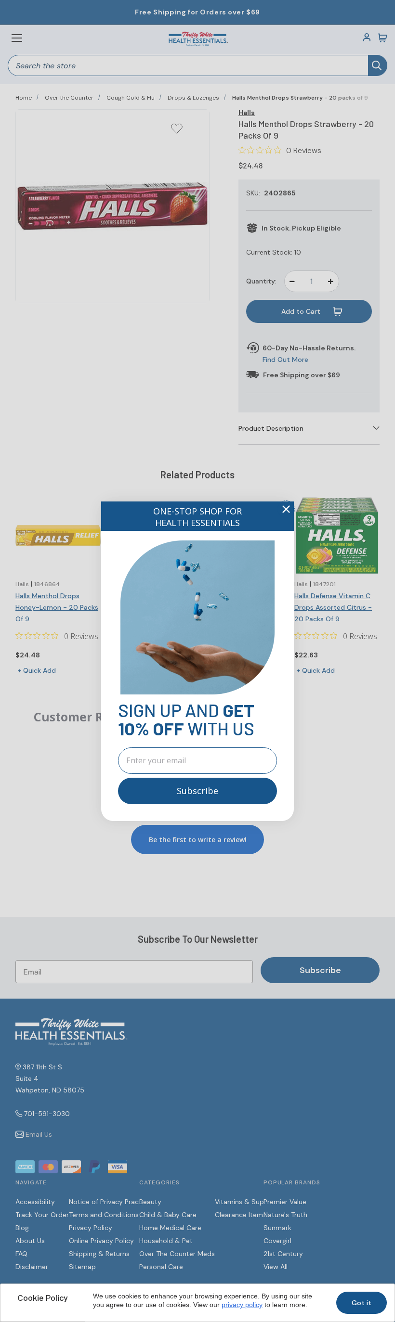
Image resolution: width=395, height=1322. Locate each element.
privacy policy (242, 1305)
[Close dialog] (286, 509)
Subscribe (197, 790)
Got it (361, 1302)
